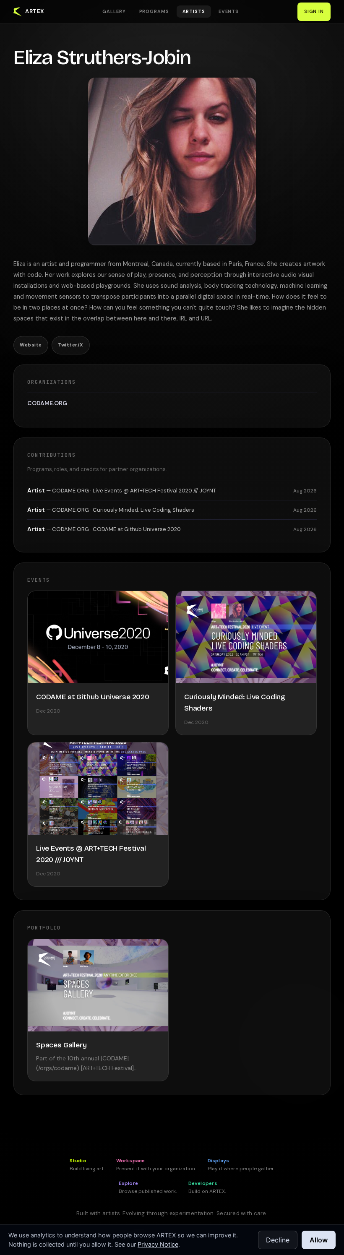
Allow (319, 1240)
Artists (193, 11)
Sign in (314, 11)
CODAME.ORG (47, 403)
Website (31, 345)
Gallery (113, 11)
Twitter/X (70, 345)
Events (229, 11)
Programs (154, 11)
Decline (277, 1240)
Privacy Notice (158, 1244)
